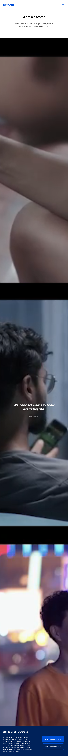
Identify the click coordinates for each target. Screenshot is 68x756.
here (17, 751)
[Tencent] (9, 5)
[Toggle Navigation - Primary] (62, 5)
